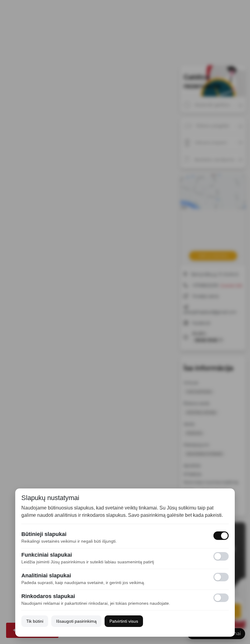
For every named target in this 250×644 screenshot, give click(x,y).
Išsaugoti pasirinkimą (76, 621)
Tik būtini (34, 621)
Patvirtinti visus (123, 621)
